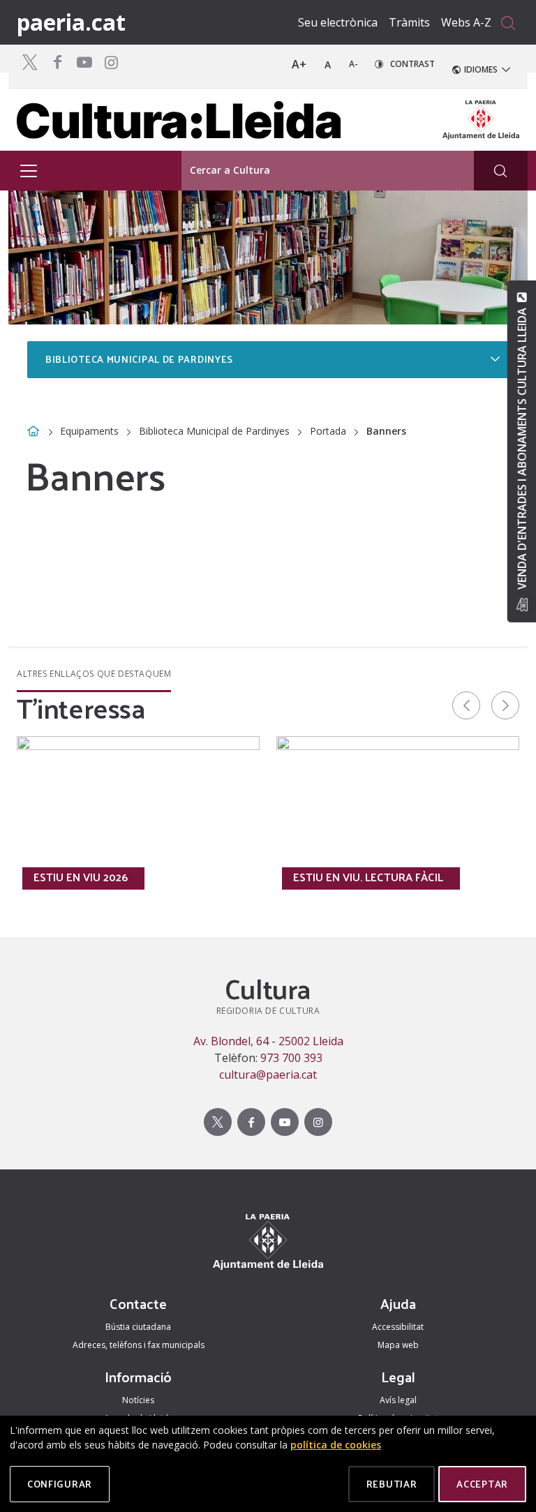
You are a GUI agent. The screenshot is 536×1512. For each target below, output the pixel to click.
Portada (328, 430)
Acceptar (482, 1483)
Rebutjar (391, 1483)
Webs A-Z (466, 22)
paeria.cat (71, 22)
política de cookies (335, 1444)
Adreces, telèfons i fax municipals (138, 1345)
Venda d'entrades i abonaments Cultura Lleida (521, 448)
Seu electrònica (338, 22)
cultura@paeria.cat (268, 1074)
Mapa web (398, 1345)
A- (353, 64)
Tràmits (409, 22)
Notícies (138, 1400)
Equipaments (89, 430)
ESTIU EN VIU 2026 (81, 877)
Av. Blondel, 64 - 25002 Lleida (268, 1041)
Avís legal (398, 1400)
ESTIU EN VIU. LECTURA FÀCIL (368, 877)
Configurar (59, 1483)
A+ (299, 64)
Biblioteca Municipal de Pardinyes (214, 430)
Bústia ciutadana (138, 1327)
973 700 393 (291, 1057)
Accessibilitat (398, 1327)
